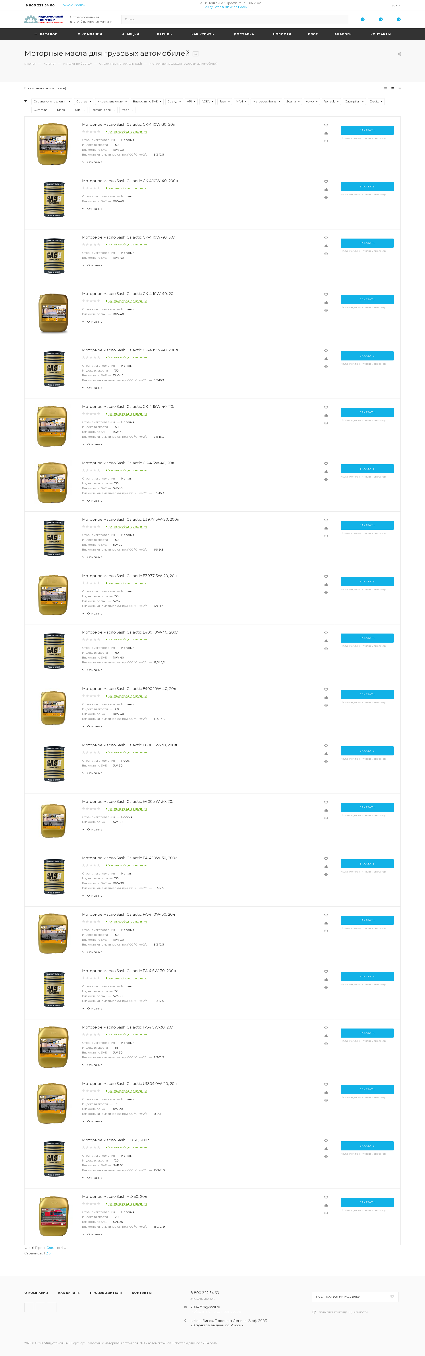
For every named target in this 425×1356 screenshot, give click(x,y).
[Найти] (343, 19)
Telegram (29, 1307)
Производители (106, 1292)
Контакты (142, 1292)
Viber (40, 1307)
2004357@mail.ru (205, 1307)
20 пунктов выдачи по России (227, 7)
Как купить (69, 1292)
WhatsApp (51, 1307)
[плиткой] (385, 88)
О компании (36, 1292)
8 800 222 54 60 (40, 5)
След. (51, 1248)
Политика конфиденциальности (343, 1312)
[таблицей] (399, 88)
